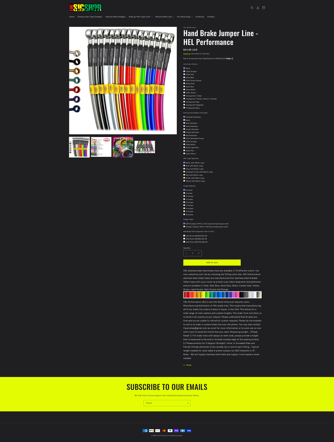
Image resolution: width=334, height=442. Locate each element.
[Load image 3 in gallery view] (123, 147)
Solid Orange (191, 71)
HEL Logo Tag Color (191, 158)
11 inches (189, 199)
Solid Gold (190, 84)
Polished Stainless (193, 117)
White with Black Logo (195, 178)
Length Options (189, 186)
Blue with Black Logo (194, 166)
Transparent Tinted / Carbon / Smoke (201, 99)
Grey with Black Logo (195, 169)
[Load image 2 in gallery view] (101, 147)
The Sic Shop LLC (163, 435)
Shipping (186, 54)
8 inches (189, 190)
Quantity (186, 248)
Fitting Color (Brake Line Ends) (195, 113)
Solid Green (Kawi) (193, 81)
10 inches (189, 196)
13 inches (189, 205)
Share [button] (189, 365)
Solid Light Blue (192, 148)
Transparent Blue (193, 108)
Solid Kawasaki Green (195, 138)
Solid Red (190, 87)
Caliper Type (188, 219)
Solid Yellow (191, 93)
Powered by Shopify (176, 435)
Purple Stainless (192, 132)
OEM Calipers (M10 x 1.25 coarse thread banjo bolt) (207, 224)
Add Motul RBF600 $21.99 (196, 236)
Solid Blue (190, 78)
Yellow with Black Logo (195, 181)
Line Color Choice (190, 64)
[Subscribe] (187, 403)
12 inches (189, 202)
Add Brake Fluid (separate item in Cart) (198, 231)
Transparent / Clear (194, 96)
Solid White (190, 90)
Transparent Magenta (194, 105)
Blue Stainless (191, 123)
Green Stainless (192, 129)
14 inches (189, 208)
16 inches (189, 215)
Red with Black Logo (194, 175)
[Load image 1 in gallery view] (79, 147)
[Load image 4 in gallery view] (145, 147)
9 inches (189, 193)
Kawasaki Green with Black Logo (199, 172)
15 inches (189, 211)
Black (188, 68)
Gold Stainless (192, 126)
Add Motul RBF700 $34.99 (196, 242)
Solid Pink (190, 74)
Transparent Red (192, 102)
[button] (140, 17)
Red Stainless (191, 135)
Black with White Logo (195, 163)
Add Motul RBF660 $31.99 (196, 239)
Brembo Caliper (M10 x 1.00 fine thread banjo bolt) (207, 227)
